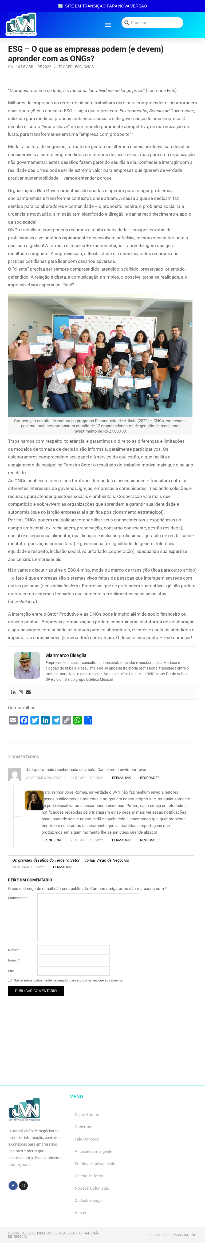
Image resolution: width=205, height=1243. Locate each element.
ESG (78, 67)
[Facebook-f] (13, 1185)
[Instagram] (20, 692)
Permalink (121, 778)
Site (11, 971)
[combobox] (152, 22)
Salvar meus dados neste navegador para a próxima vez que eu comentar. (69, 980)
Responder (150, 778)
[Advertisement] (102, 1048)
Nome (13, 950)
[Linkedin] (13, 692)
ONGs (89, 67)
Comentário (18, 898)
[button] (108, 25)
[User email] (28, 692)
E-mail (14, 960)
